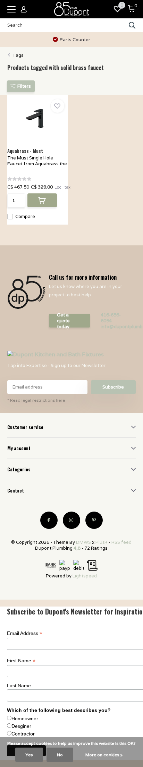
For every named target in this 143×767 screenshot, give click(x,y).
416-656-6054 (111, 318)
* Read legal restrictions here (36, 400)
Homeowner (24, 718)
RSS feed (121, 542)
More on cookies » (104, 754)
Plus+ (101, 542)
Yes (29, 754)
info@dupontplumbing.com (116, 327)
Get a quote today (63, 321)
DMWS (83, 542)
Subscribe (113, 387)
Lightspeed (85, 576)
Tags (18, 55)
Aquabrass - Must (25, 150)
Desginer (21, 726)
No (60, 754)
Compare (25, 216)
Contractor (23, 734)
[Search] (132, 25)
